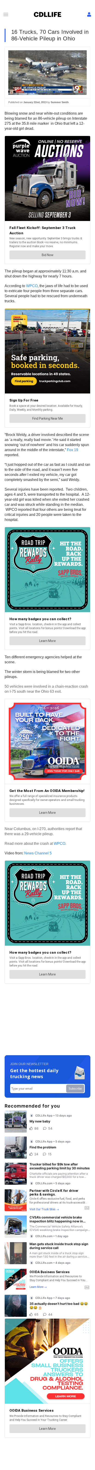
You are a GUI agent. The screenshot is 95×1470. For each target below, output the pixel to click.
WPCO (32, 286)
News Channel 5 (38, 853)
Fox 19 (72, 450)
